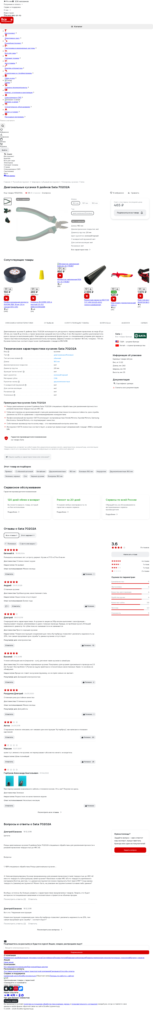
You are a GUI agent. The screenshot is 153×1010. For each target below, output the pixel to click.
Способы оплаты (67, 971)
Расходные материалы (14, 117)
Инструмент (10, 33)
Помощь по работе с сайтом (62, 976)
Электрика (8, 163)
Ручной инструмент (13, 43)
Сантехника (9, 171)
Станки (7, 167)
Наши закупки (42, 967)
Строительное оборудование (17, 107)
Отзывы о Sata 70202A (20, 528)
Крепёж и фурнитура (13, 68)
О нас (15, 958)
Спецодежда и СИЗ (13, 97)
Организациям (21, 967)
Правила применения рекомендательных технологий (108, 958)
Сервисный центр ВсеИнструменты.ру (20, 976)
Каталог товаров (137, 958)
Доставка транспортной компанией (36, 971)
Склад (7, 82)
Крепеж (7, 158)
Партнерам (32, 967)
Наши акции (9, 962)
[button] (11, 535)
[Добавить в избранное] (6, 289)
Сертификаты (48, 958)
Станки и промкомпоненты (16, 87)
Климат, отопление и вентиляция (19, 92)
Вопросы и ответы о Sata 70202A (27, 824)
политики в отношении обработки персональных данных (47, 1004)
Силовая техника (12, 58)
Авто (6, 173)
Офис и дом (10, 78)
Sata (117, 334)
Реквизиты (8, 958)
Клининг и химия (11, 102)
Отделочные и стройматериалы (18, 73)
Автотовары (10, 63)
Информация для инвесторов (29, 958)
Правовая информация (76, 958)
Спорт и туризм (11, 112)
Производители (60, 958)
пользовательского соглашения (84, 1004)
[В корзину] (6, 298)
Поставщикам (9, 967)
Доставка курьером (12, 971)
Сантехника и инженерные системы (20, 48)
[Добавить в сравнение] (10, 289)
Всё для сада (10, 53)
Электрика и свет (12, 38)
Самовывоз (55, 971)
